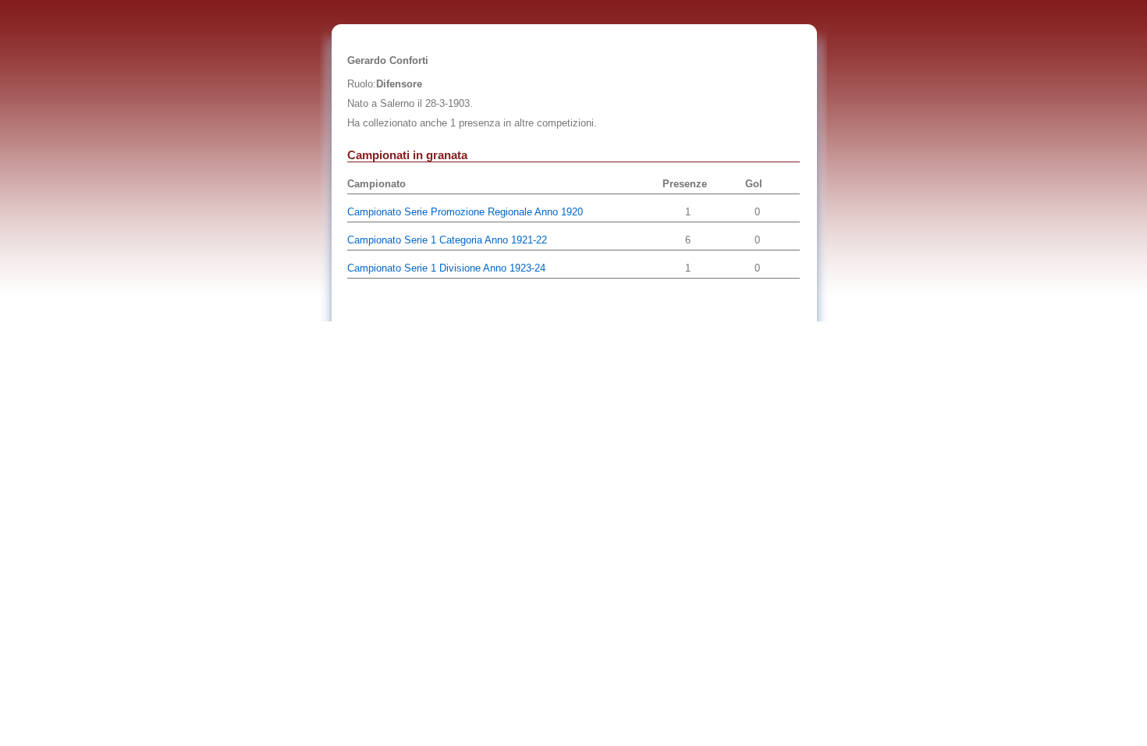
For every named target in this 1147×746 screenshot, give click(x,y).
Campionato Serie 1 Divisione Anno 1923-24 (446, 268)
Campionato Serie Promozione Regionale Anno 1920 (465, 212)
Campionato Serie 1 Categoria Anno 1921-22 (447, 240)
